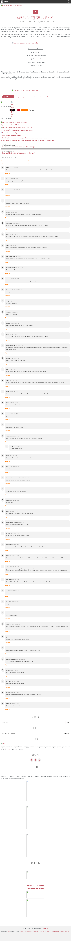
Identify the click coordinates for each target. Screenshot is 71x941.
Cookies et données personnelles (52, 931)
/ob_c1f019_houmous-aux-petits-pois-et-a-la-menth (32, 97)
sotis (10, 749)
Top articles (23, 931)
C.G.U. (42, 931)
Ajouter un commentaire (15, 162)
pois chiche (36, 22)
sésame (53, 22)
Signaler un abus (35, 931)
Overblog (45, 928)
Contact (29, 931)
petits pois (43, 22)
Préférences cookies (65, 931)
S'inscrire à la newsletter (8, 114)
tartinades (29, 22)
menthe (49, 22)
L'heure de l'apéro (21, 22)
